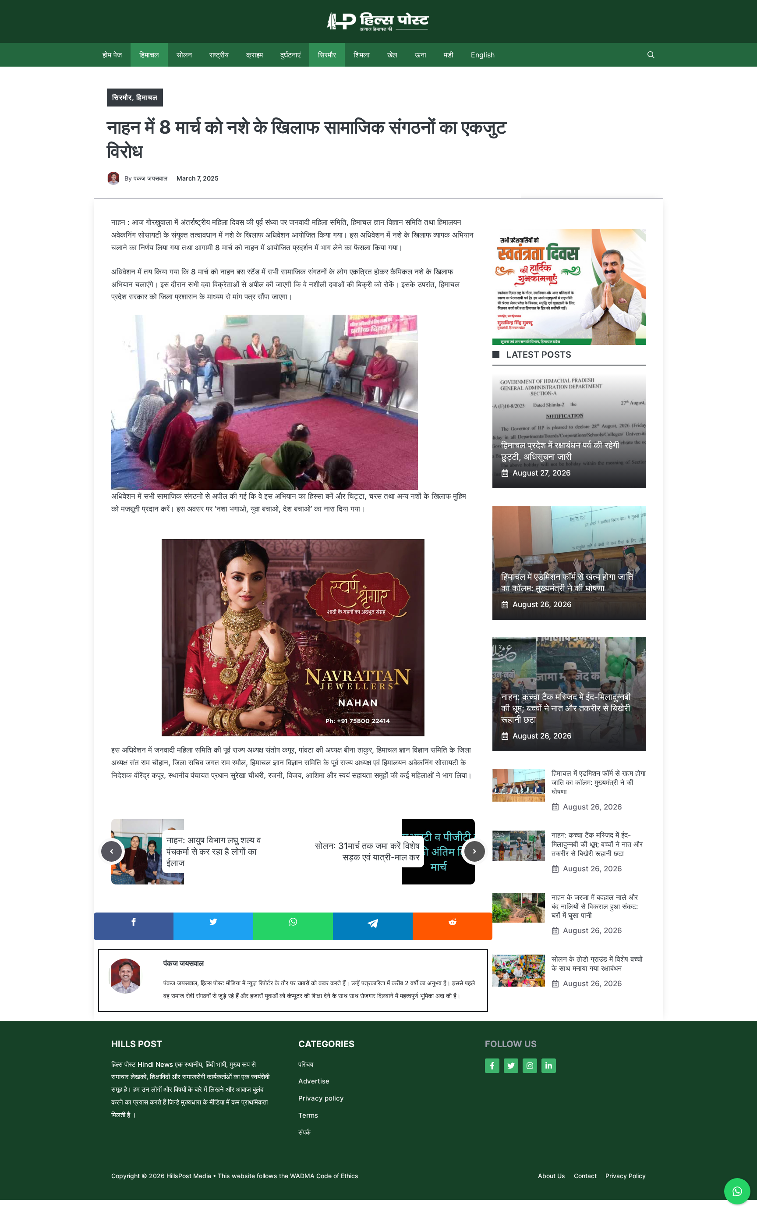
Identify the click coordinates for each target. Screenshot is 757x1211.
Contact (585, 1175)
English (483, 54)
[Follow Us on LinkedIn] (548, 1065)
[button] (651, 55)
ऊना (420, 54)
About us (551, 1175)
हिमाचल (149, 54)
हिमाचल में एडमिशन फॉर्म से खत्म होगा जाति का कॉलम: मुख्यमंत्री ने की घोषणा (599, 782)
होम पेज (112, 54)
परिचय (305, 1064)
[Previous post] (111, 851)
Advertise (313, 1081)
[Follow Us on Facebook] (492, 1065)
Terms (308, 1115)
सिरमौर (327, 54)
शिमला (362, 54)
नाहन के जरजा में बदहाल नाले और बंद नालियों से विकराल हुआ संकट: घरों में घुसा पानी (595, 906)
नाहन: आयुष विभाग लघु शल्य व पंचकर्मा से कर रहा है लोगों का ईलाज (213, 851)
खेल (392, 54)
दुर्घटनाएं (290, 54)
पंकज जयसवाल (150, 178)
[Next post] (474, 851)
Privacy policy (321, 1098)
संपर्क (304, 1132)
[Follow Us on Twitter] (511, 1065)
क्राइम (254, 54)
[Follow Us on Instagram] (530, 1065)
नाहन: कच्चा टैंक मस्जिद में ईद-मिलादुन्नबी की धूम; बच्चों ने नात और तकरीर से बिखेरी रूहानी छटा (566, 708)
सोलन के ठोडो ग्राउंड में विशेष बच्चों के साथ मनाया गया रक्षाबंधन (597, 964)
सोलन (184, 54)
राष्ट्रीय (219, 54)
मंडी (448, 54)
